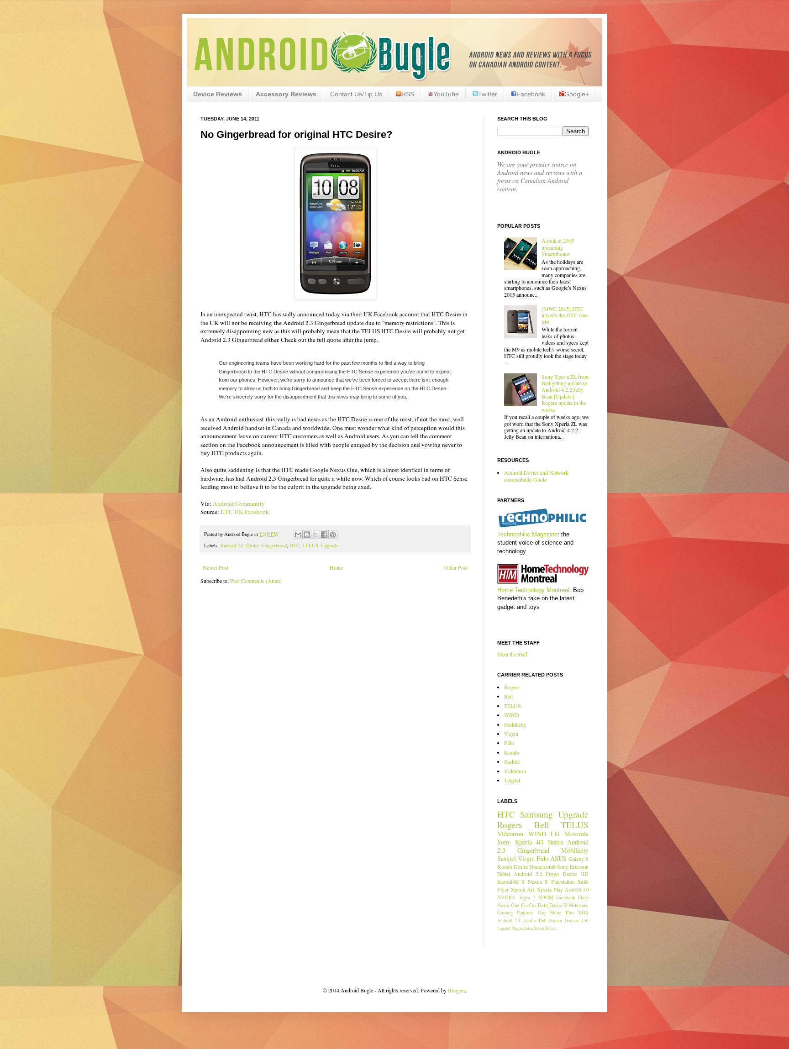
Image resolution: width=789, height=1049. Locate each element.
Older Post (456, 567)
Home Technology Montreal (533, 590)
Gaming (505, 912)
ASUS (558, 858)
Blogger (456, 990)
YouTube (446, 94)
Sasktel (512, 761)
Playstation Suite (570, 881)
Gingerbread (274, 545)
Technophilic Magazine (527, 534)
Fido (509, 742)
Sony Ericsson (573, 866)
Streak (539, 928)
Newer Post (215, 567)
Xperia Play (550, 889)
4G (539, 842)
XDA (583, 912)
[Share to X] (315, 534)
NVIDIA (506, 897)
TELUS (310, 545)
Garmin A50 (577, 920)
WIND (511, 715)
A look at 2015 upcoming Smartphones (558, 247)
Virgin (511, 733)
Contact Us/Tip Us (356, 94)
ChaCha (529, 905)
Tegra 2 (527, 897)
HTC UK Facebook (245, 512)
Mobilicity (515, 724)
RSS (407, 94)
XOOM (545, 897)
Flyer (503, 889)
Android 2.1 (509, 920)
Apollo (529, 920)
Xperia (523, 842)
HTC (294, 545)
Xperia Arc (522, 889)
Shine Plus (561, 912)
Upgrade (329, 545)
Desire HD (576, 873)
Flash (583, 897)
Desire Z (558, 905)
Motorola (576, 833)
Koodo (511, 752)
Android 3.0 (577, 889)
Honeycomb (542, 866)
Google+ (576, 94)
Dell (543, 920)
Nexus (555, 842)
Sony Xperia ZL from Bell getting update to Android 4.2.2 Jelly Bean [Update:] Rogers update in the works (565, 393)
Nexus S (538, 881)
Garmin (555, 920)
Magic (517, 928)
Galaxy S (578, 858)
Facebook (530, 94)
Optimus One (531, 912)
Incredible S (511, 881)
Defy (543, 905)
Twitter (487, 94)
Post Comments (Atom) (256, 580)
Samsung (536, 814)
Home (336, 567)
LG (555, 833)
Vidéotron (515, 771)
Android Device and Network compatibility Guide (536, 476)
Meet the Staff (512, 654)
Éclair (551, 928)
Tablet (503, 873)
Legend (503, 928)
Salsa (528, 928)
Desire (252, 545)
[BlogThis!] (306, 534)
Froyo (552, 873)
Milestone (579, 905)
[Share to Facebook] (324, 534)
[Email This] (298, 534)
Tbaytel (512, 780)
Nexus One (508, 905)
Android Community (239, 503)
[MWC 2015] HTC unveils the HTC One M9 (565, 315)
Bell (508, 696)
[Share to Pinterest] (332, 534)
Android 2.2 (528, 873)
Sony (503, 842)
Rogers (512, 687)
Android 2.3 (231, 545)
